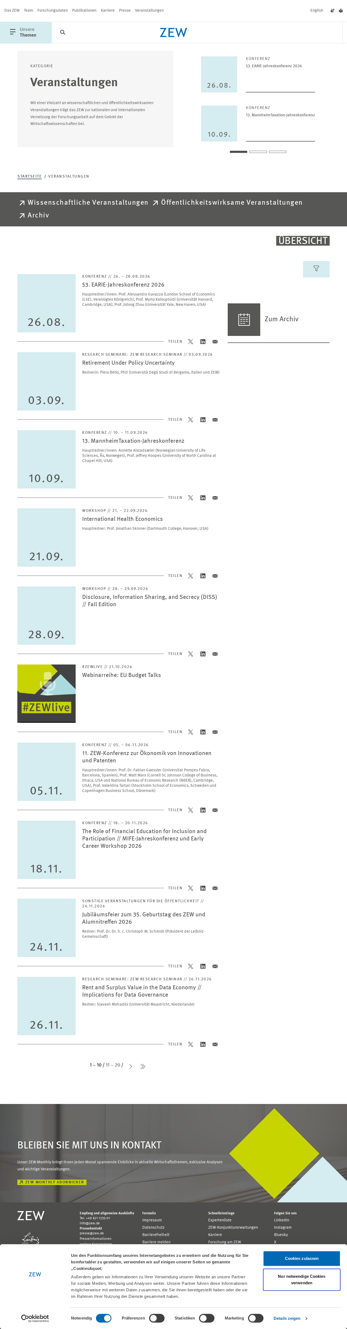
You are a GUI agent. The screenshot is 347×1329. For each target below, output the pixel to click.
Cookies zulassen (302, 1258)
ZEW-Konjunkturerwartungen (233, 1228)
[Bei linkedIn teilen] (203, 342)
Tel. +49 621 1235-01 (95, 1218)
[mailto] (215, 342)
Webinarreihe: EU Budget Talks (121, 675)
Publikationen (84, 11)
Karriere (108, 11)
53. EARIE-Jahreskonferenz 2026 (274, 66)
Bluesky (281, 1235)
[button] (238, 152)
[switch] (157, 1318)
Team (28, 11)
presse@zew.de (92, 1233)
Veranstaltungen (149, 11)
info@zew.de (90, 1223)
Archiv (38, 215)
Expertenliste (220, 1220)
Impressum (152, 1220)
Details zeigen (287, 1318)
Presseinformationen (95, 1239)
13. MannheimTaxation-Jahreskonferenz (280, 115)
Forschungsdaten (52, 11)
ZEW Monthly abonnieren (54, 1182)
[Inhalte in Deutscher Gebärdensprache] (332, 11)
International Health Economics (122, 519)
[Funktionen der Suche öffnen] (62, 33)
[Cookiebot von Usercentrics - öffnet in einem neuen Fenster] (35, 1318)
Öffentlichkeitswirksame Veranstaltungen (232, 202)
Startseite (29, 177)
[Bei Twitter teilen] (191, 342)
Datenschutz (153, 1228)
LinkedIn (281, 1220)
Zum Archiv (281, 319)
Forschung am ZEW (224, 1242)
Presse (125, 11)
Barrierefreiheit (155, 1235)
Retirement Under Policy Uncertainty (128, 363)
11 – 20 (113, 1065)
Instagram (283, 1228)
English (316, 11)
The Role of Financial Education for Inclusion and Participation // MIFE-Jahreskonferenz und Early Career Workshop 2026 (144, 839)
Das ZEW (12, 11)
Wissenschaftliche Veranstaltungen (88, 202)
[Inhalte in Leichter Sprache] (341, 11)
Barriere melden (156, 1242)
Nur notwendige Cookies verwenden (301, 1279)
